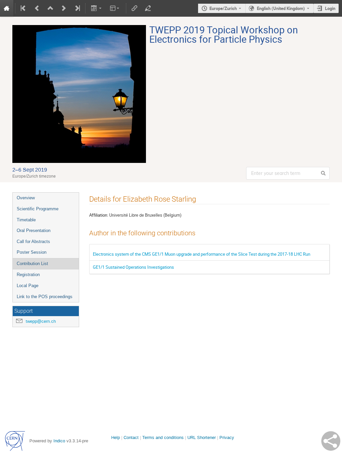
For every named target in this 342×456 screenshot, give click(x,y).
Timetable (26, 219)
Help (115, 437)
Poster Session (31, 252)
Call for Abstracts (33, 241)
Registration (28, 274)
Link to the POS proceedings (44, 296)
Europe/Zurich (223, 8)
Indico (59, 441)
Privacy (226, 437)
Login (330, 8)
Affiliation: (98, 215)
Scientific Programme (37, 208)
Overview (26, 197)
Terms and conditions (163, 437)
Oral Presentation (33, 230)
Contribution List (32, 263)
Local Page (27, 285)
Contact (131, 437)
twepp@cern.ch (41, 321)
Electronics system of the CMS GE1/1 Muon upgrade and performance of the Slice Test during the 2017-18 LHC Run (201, 254)
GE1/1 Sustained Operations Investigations (133, 267)
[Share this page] (330, 441)
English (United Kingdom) (281, 8)
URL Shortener (201, 437)
